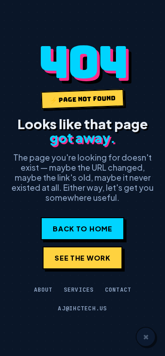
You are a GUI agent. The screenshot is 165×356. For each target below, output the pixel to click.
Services (79, 289)
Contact (118, 289)
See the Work (82, 258)
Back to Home (82, 229)
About (43, 289)
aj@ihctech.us (82, 308)
